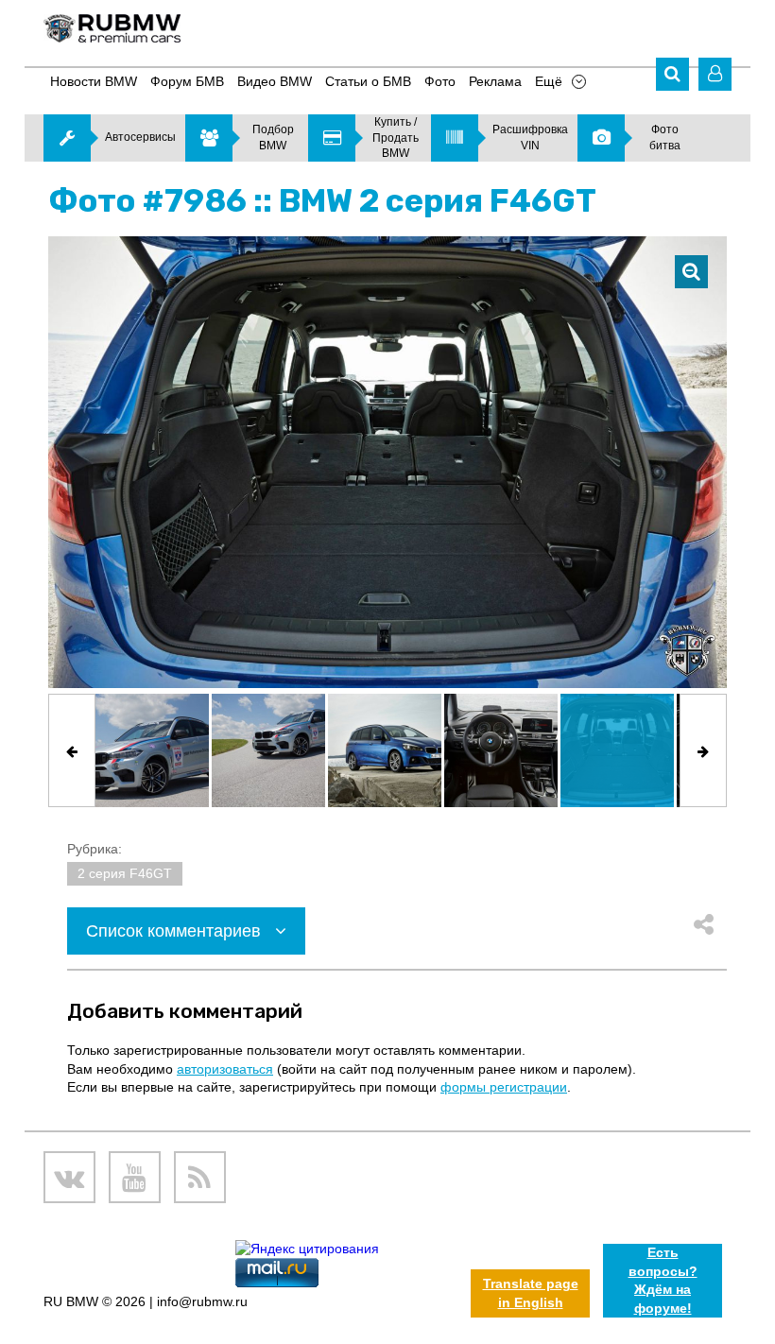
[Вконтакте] (69, 1177)
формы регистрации (503, 1086)
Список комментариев (176, 931)
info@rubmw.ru (202, 1301)
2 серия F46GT (125, 873)
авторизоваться (225, 1069)
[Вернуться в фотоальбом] (691, 271)
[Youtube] (135, 1177)
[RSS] (200, 1177)
